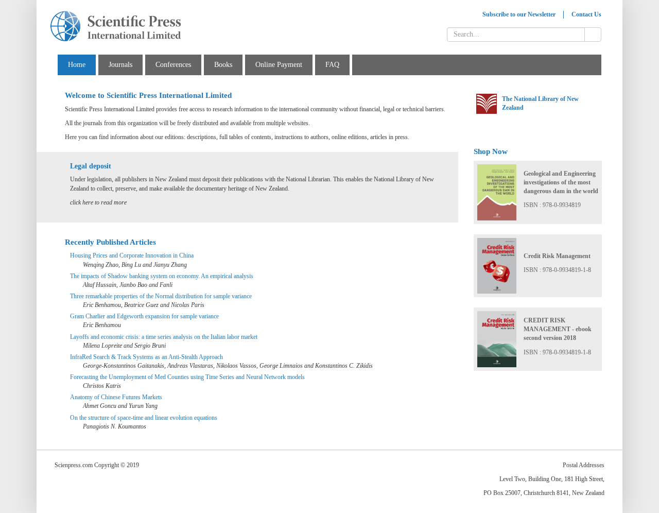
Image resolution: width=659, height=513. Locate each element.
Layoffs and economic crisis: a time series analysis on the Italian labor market (163, 336)
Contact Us (586, 14)
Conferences (173, 65)
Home (76, 65)
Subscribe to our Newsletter (519, 14)
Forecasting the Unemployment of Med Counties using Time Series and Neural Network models (187, 377)
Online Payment (278, 65)
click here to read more (98, 202)
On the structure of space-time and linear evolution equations (143, 417)
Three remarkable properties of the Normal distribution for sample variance (161, 296)
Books (223, 65)
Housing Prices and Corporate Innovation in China (132, 255)
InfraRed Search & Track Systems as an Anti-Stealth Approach (146, 357)
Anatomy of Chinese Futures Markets (116, 397)
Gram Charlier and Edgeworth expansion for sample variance (144, 316)
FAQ (332, 65)
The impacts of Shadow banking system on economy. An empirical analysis (161, 276)
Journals (120, 65)
